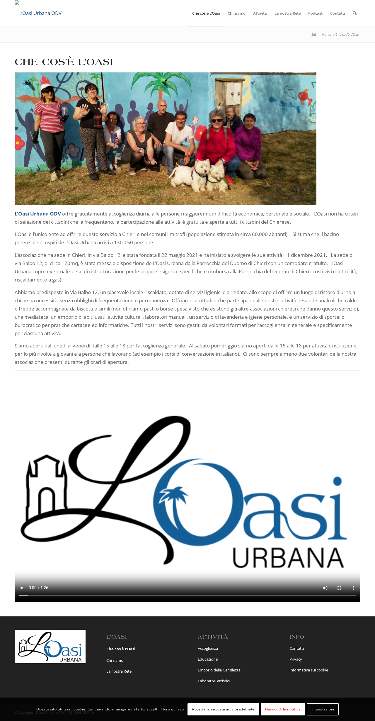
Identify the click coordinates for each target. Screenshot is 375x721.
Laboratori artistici (214, 680)
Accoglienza (208, 648)
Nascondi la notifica (283, 709)
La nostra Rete (119, 671)
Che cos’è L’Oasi (120, 649)
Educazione (208, 659)
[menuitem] (206, 13)
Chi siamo (114, 660)
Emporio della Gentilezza (219, 670)
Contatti (296, 648)
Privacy (295, 659)
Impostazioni (322, 709)
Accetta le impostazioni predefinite (223, 709)
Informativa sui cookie (308, 670)
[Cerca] (354, 13)
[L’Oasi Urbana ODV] (38, 13)
